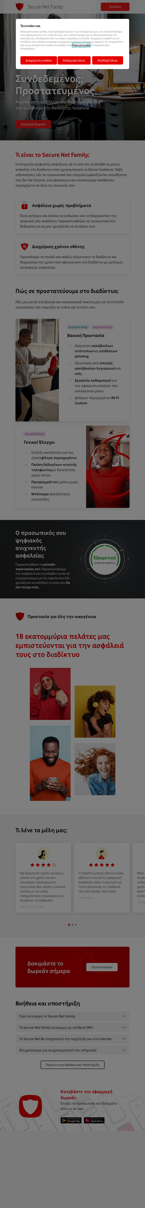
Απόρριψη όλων (74, 60)
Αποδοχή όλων (107, 60)
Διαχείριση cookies (39, 60)
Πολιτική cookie (81, 45)
